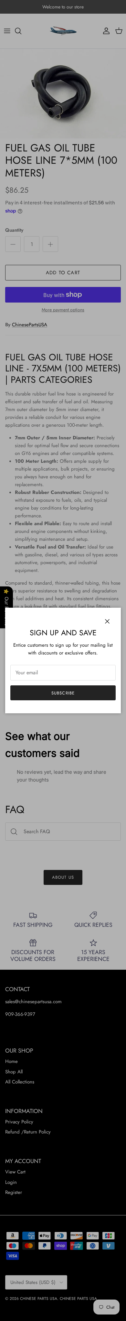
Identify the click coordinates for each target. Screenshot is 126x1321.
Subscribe (62, 693)
